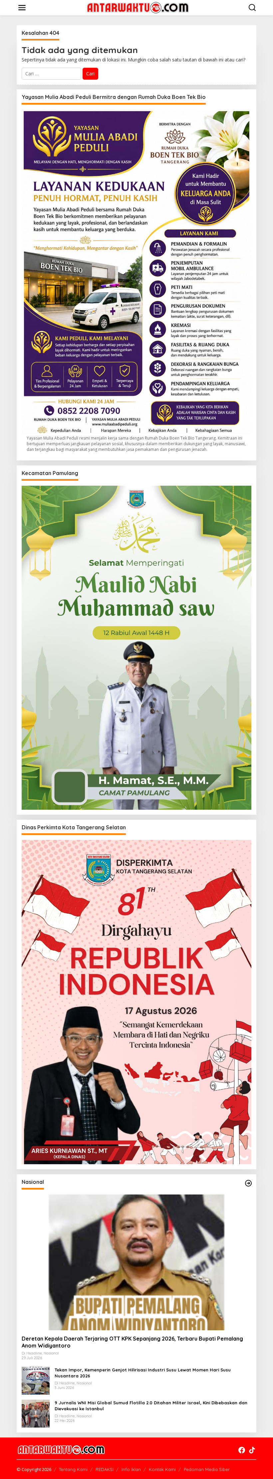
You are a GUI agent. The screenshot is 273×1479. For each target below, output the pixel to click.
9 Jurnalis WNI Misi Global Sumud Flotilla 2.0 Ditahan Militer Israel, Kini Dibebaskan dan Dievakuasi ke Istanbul (151, 1405)
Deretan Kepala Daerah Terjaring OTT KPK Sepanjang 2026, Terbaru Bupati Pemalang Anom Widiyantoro (132, 1342)
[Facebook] (241, 1450)
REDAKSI (105, 1469)
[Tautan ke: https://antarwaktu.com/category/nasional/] (248, 1183)
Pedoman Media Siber (207, 1469)
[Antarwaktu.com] (137, 7)
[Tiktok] (252, 1450)
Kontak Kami (162, 1469)
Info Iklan (131, 1469)
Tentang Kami (73, 1469)
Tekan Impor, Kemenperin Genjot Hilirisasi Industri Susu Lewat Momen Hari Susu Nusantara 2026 (143, 1372)
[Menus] (22, 7)
